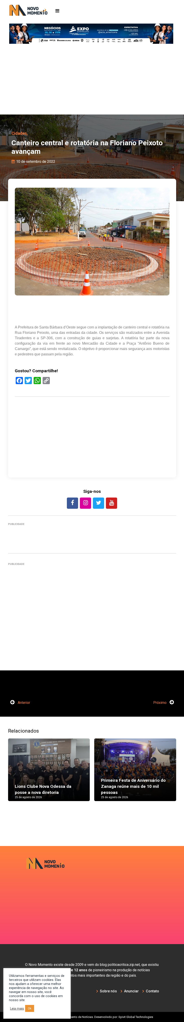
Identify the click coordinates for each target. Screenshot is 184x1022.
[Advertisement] (92, 80)
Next (169, 774)
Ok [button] (29, 1008)
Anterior (23, 702)
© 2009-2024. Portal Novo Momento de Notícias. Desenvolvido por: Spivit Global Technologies (92, 1017)
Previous (14, 774)
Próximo (160, 702)
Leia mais (17, 1009)
